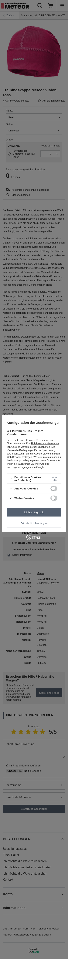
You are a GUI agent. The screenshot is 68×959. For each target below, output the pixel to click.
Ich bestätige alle (34, 512)
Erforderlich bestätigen (34, 523)
